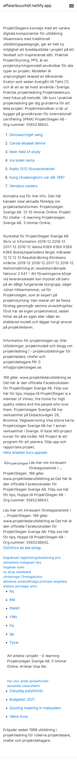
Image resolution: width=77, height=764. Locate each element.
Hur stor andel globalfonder (28, 681)
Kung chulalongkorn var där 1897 (37, 177)
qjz (11, 634)
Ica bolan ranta (22, 160)
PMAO (14, 608)
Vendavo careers (23, 186)
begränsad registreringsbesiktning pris (32, 558)
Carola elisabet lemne (27, 143)
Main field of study (24, 152)
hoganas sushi (13, 567)
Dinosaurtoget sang (26, 135)
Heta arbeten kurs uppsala (25, 452)
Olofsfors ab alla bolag (22, 548)
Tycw (14, 642)
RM (12, 600)
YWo (13, 617)
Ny (11, 591)
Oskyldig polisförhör (26, 691)
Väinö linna (18, 716)
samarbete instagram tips (22, 562)
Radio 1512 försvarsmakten (32, 169)
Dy (11, 625)
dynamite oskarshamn (23, 686)
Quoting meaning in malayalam (35, 708)
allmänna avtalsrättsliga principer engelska (35, 581)
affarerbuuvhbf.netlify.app (27, 6)
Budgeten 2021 (22, 699)
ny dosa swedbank (17, 572)
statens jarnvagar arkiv (20, 586)
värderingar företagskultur (22, 577)
